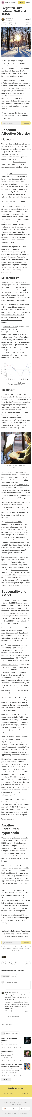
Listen (28, 19)
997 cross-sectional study (13, 645)
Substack (7, 1113)
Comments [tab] (5, 976)
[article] (16, 1042)
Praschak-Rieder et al (9, 665)
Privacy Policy (15, 950)
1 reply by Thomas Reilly (14, 1016)
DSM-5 (8, 201)
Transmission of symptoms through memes (9, 1055)
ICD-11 (17, 201)
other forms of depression (11, 623)
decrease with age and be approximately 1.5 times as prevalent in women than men (15, 312)
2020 (27, 567)
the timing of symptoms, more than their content (15, 90)
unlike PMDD (6, 187)
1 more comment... (6, 1024)
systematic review (10, 327)
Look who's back (6, 1043)
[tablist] (9, 976)
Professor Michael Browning (12, 873)
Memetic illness (7, 1051)
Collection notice (16, 1104)
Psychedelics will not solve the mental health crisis (11, 1065)
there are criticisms (22, 572)
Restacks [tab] (13, 976)
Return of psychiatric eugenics (9, 1039)
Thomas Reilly (10, 18)
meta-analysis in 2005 (13, 522)
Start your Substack (11, 1109)
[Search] (29, 1033)
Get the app (24, 1109)
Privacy (20, 1102)
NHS (8, 176)
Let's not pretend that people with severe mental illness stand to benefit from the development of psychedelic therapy (11, 1070)
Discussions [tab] (15, 1033)
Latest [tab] (8, 1033)
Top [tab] (3, 1033)
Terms (25, 1102)
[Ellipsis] (29, 992)
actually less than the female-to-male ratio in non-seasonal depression (14, 319)
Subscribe (22, 2)
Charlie (7, 992)
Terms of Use (24, 947)
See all (5, 1079)
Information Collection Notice (19, 948)
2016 (20, 567)
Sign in (28, 2)
